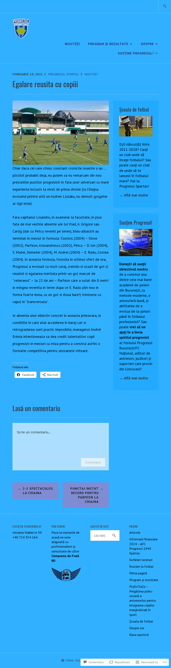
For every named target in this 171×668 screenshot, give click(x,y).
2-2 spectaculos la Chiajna (38, 490)
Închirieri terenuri (140, 560)
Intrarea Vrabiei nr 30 (27, 532)
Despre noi (136, 628)
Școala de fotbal (141, 621)
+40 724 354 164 (25, 537)
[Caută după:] (164, 6)
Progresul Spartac (63, 74)
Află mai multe (136, 195)
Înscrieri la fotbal (141, 566)
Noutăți (72, 44)
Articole (134, 532)
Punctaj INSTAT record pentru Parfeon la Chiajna (84, 494)
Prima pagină (138, 573)
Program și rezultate (108, 44)
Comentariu (93, 462)
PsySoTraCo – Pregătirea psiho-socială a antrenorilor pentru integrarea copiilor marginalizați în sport (142, 600)
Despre (147, 44)
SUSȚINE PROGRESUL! (136, 53)
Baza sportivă (139, 635)
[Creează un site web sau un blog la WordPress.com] (62, 660)
